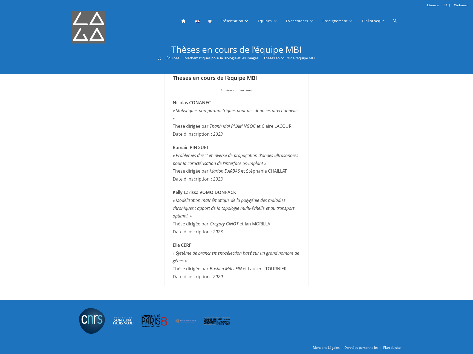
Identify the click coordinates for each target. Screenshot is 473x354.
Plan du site (392, 347)
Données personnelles (361, 347)
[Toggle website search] (395, 21)
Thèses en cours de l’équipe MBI (289, 58)
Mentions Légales (326, 347)
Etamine (433, 5)
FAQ (447, 5)
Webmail (461, 5)
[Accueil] (159, 58)
